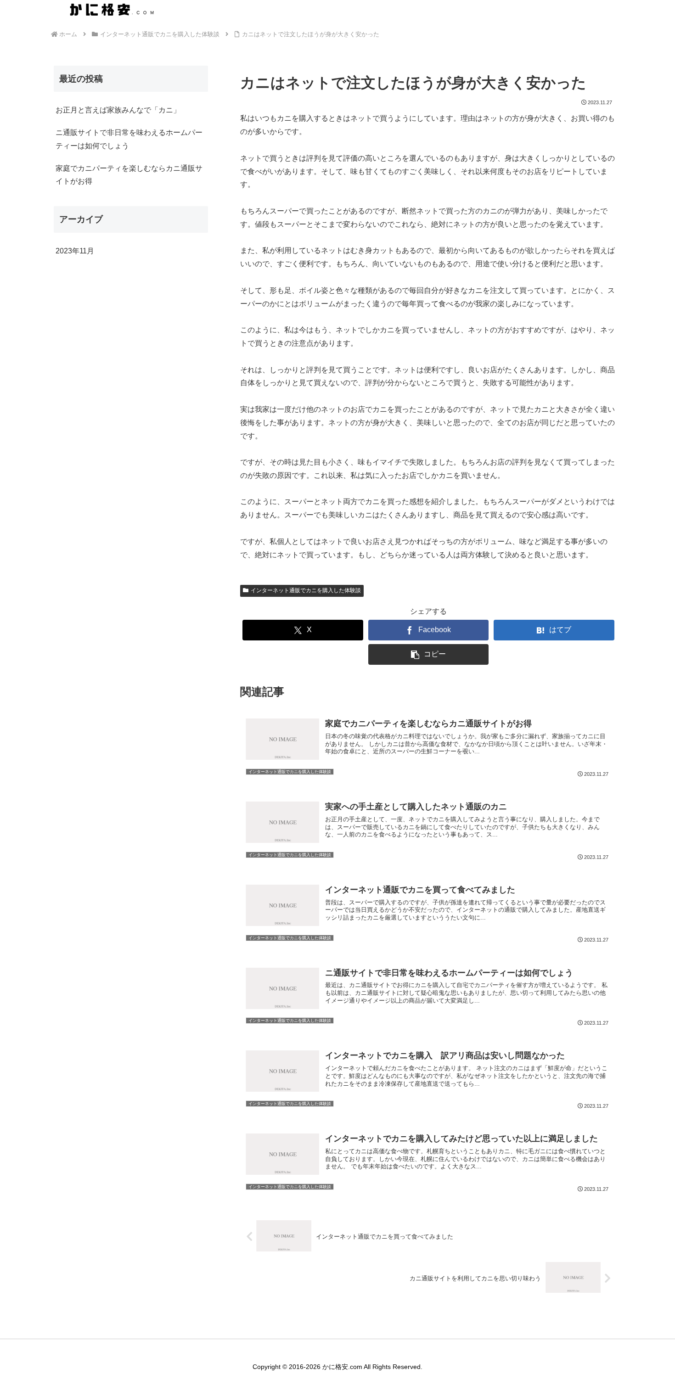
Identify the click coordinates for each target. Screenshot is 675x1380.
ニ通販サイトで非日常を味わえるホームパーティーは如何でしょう (129, 139)
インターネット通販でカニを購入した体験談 (306, 590)
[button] (428, 654)
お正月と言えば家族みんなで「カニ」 (118, 110)
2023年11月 (75, 251)
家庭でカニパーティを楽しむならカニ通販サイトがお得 (129, 174)
